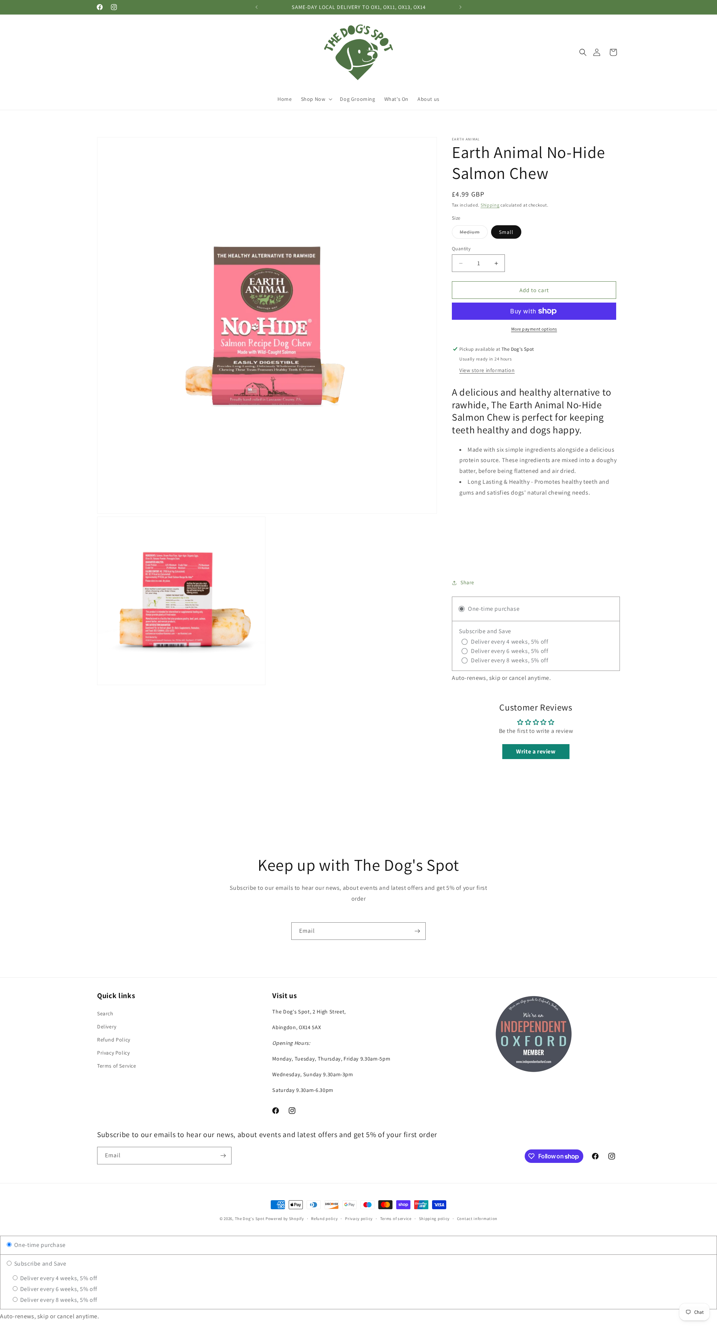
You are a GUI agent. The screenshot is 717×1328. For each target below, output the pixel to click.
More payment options (534, 329)
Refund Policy (113, 1039)
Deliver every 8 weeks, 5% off (58, 1300)
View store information (487, 370)
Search (105, 1013)
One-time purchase (39, 1245)
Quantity (461, 248)
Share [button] (467, 582)
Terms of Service (116, 1065)
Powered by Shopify (285, 1218)
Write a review (535, 751)
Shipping (490, 205)
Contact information (477, 1218)
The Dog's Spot (250, 1218)
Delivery (107, 1026)
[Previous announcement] (256, 7)
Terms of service (396, 1218)
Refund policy (324, 1218)
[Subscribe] (417, 931)
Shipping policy (434, 1218)
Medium (474, 233)
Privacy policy (359, 1218)
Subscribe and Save (39, 1263)
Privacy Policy (113, 1052)
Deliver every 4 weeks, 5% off (58, 1278)
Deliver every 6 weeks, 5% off (58, 1289)
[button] (583, 52)
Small (506, 232)
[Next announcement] (460, 7)
